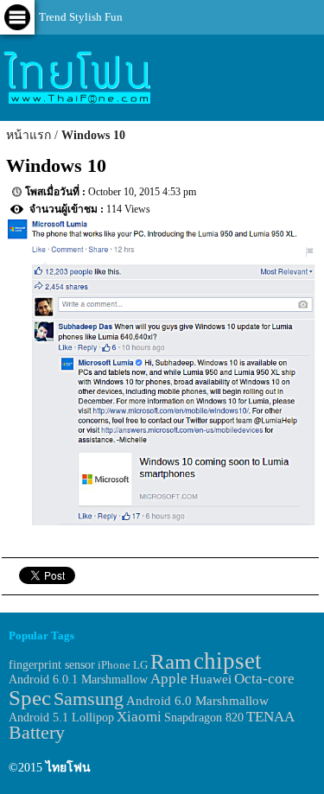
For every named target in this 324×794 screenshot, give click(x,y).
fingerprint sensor (52, 664)
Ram (170, 661)
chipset (228, 661)
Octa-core (264, 678)
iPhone (114, 664)
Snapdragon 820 (204, 717)
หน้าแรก (28, 135)
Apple (168, 678)
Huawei (211, 678)
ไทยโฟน (68, 767)
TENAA (270, 716)
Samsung (89, 698)
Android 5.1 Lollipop (61, 717)
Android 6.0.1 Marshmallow (78, 679)
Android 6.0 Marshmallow (197, 701)
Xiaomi (139, 716)
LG (140, 664)
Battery (37, 732)
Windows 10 (93, 135)
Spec (30, 697)
